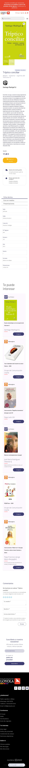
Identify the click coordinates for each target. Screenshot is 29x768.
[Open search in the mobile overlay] (12, 18)
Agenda (22, 13)
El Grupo (17, 13)
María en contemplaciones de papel (13, 455)
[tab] (14, 197)
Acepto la (9, 657)
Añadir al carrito (10, 160)
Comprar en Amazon (13, 183)
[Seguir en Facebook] (15, 688)
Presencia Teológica (20, 70)
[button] (24, 24)
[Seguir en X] (19, 688)
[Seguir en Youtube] (27, 688)
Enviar (22, 624)
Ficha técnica (8, 197)
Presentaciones (9, 203)
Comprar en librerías (13, 181)
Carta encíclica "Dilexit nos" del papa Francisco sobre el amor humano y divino (13, 550)
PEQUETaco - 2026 (8, 503)
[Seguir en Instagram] (23, 688)
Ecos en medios (9, 200)
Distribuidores (4, 719)
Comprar (18, 334)
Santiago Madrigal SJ (9, 87)
